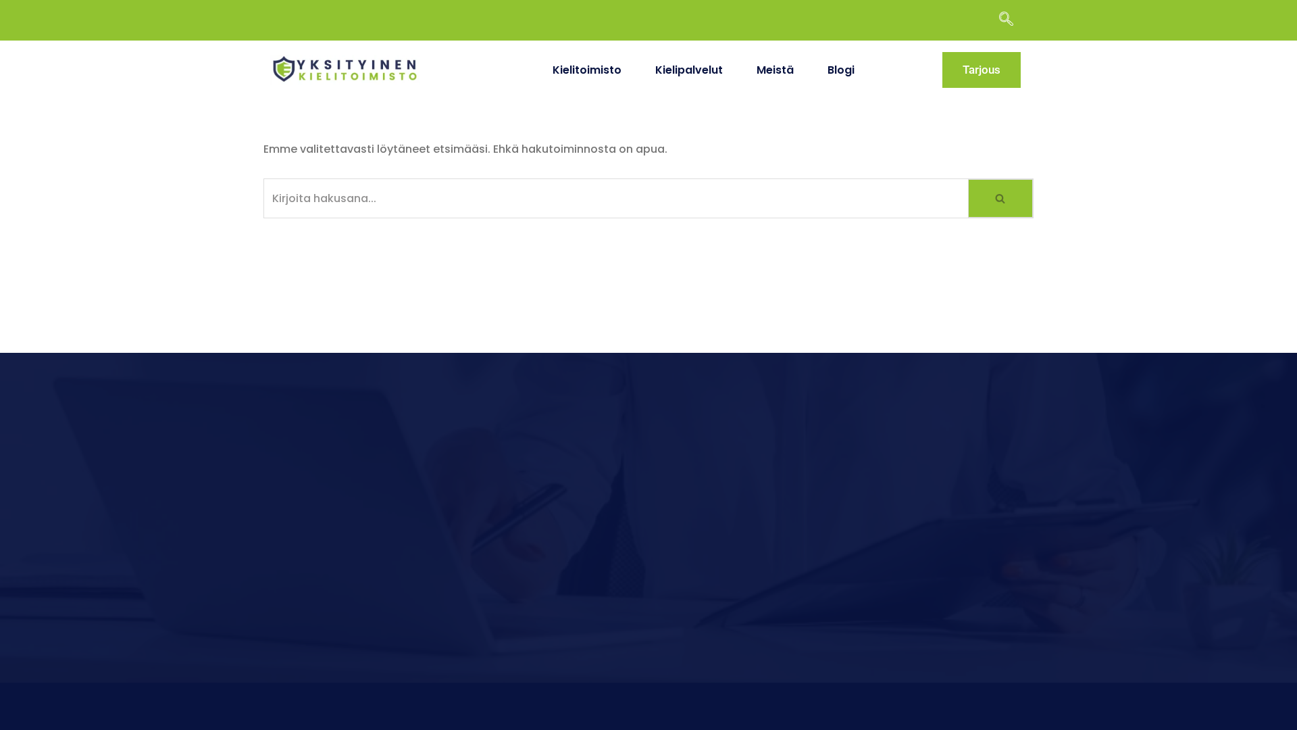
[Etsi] (1001, 198)
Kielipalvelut (689, 70)
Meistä (775, 70)
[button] (1012, 20)
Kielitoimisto (587, 70)
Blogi (841, 70)
